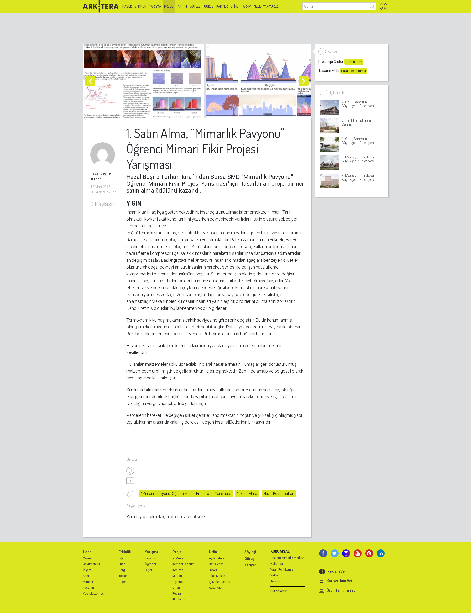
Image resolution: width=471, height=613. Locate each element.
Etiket (235, 6)
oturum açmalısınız (187, 516)
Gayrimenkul (91, 564)
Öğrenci (150, 564)
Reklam (275, 575)
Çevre (87, 558)
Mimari (177, 576)
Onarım (177, 587)
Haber (127, 6)
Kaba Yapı (215, 587)
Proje (168, 6)
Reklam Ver (336, 571)
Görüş (208, 6)
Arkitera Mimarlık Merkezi (287, 558)
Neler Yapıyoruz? (266, 6)
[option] (144, 81)
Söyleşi (195, 6)
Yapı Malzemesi (94, 593)
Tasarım (88, 587)
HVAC (213, 570)
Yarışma (155, 6)
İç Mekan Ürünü (219, 582)
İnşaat (87, 570)
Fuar (122, 564)
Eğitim (123, 558)
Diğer (122, 582)
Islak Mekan (217, 576)
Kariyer (222, 6)
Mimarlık (88, 582)
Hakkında (276, 563)
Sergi (122, 570)
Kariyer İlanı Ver (340, 581)
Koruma (177, 570)
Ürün (213, 552)
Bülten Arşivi (278, 591)
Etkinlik (140, 6)
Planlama (178, 599)
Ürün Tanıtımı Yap (341, 590)
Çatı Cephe (216, 564)
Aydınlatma (216, 558)
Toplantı (124, 576)
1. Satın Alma (247, 494)
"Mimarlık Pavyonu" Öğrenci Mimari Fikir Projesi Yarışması (186, 494)
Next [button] (304, 81)
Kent (86, 576)
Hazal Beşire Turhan (278, 494)
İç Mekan (178, 558)
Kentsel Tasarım (183, 564)
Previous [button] (90, 81)
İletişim (275, 581)
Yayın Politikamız (281, 569)
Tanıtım (181, 6)
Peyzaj (177, 593)
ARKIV (247, 6)
